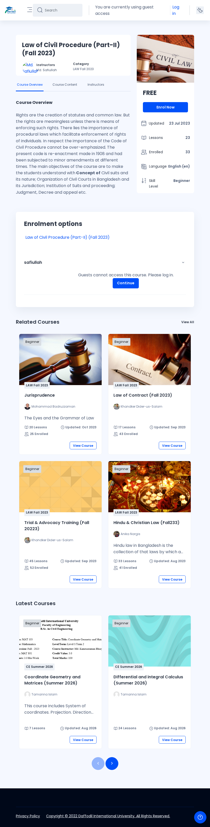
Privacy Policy (28, 816)
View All (187, 322)
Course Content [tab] (64, 84)
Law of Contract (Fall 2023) (142, 395)
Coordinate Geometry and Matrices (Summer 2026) (52, 680)
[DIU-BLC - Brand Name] (10, 10)
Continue (125, 283)
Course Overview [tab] (30, 84)
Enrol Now (165, 107)
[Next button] (112, 763)
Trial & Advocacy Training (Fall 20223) (56, 526)
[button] (183, 262)
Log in (175, 10)
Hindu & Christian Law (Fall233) (146, 523)
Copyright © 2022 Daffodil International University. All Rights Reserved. (108, 816)
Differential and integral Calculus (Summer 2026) (148, 680)
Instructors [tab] (96, 84)
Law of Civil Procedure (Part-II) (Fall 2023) (67, 237)
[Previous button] (98, 763)
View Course (83, 445)
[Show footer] (200, 817)
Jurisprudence (39, 395)
